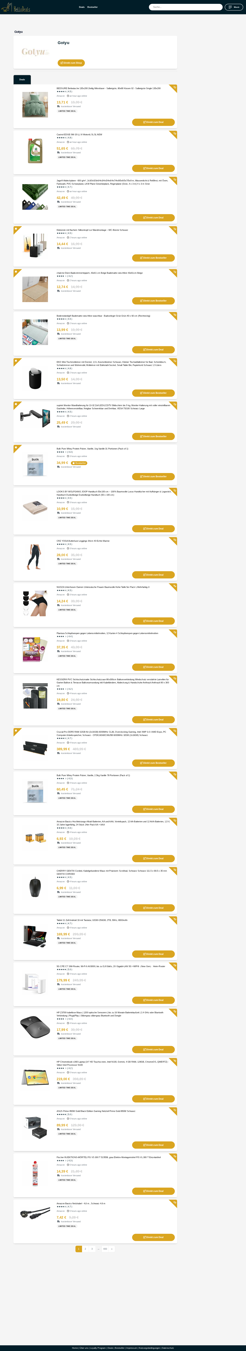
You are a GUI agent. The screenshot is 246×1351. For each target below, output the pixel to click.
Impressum (131, 1348)
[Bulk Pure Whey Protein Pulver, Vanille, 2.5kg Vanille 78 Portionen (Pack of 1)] (35, 791)
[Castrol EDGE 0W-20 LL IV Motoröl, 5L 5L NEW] (35, 150)
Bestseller (92, 7)
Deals (82, 7)
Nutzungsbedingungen (149, 1348)
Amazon (61, 96)
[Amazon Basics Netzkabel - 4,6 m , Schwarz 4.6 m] (35, 1213)
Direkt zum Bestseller (155, 258)
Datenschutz (168, 1348)
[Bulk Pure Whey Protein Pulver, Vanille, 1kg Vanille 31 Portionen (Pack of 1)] (35, 465)
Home (75, 1348)
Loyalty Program (98, 1348)
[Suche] (220, 7)
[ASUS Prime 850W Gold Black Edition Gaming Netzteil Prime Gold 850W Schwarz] (35, 1127)
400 (105, 1249)
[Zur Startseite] (15, 7)
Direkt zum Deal (154, 122)
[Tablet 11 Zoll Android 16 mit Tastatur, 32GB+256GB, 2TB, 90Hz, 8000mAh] (35, 936)
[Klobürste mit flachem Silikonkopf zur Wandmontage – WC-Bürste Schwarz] (35, 246)
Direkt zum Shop (72, 63)
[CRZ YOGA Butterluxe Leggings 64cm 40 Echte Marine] (35, 557)
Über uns (84, 1348)
